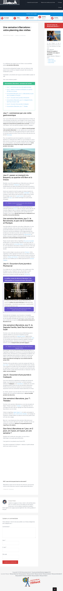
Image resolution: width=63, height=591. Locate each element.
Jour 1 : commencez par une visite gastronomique (19, 87)
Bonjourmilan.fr (43, 575)
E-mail (4, 547)
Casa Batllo (26, 192)
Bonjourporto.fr (23, 574)
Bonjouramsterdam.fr (57, 574)
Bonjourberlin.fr (19, 575)
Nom (4, 540)
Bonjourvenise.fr (39, 574)
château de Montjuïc (13, 257)
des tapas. (9, 134)
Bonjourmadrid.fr (27, 575)
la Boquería (16, 184)
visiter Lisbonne (52, 61)
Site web (4, 554)
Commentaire (6, 526)
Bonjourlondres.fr (47, 574)
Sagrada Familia (21, 336)
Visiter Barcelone (10, 2)
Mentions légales (44, 572)
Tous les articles (36, 572)
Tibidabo (19, 405)
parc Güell (5, 365)
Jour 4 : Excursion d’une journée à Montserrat (18, 97)
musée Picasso (19, 196)
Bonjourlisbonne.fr (14, 574)
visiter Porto (51, 59)
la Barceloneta (27, 234)
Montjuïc (27, 252)
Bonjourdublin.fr (36, 575)
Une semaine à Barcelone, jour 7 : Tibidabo (17, 106)
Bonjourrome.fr (30, 574)
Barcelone (11, 489)
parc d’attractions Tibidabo (20, 413)
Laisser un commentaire (20, 35)
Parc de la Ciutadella (29, 241)
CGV (49, 572)
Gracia (15, 208)
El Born (10, 197)
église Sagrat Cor (18, 412)
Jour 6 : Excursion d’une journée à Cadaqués (18, 104)
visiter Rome (51, 62)
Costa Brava (20, 383)
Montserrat (27, 274)
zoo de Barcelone (18, 244)
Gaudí (32, 338)
